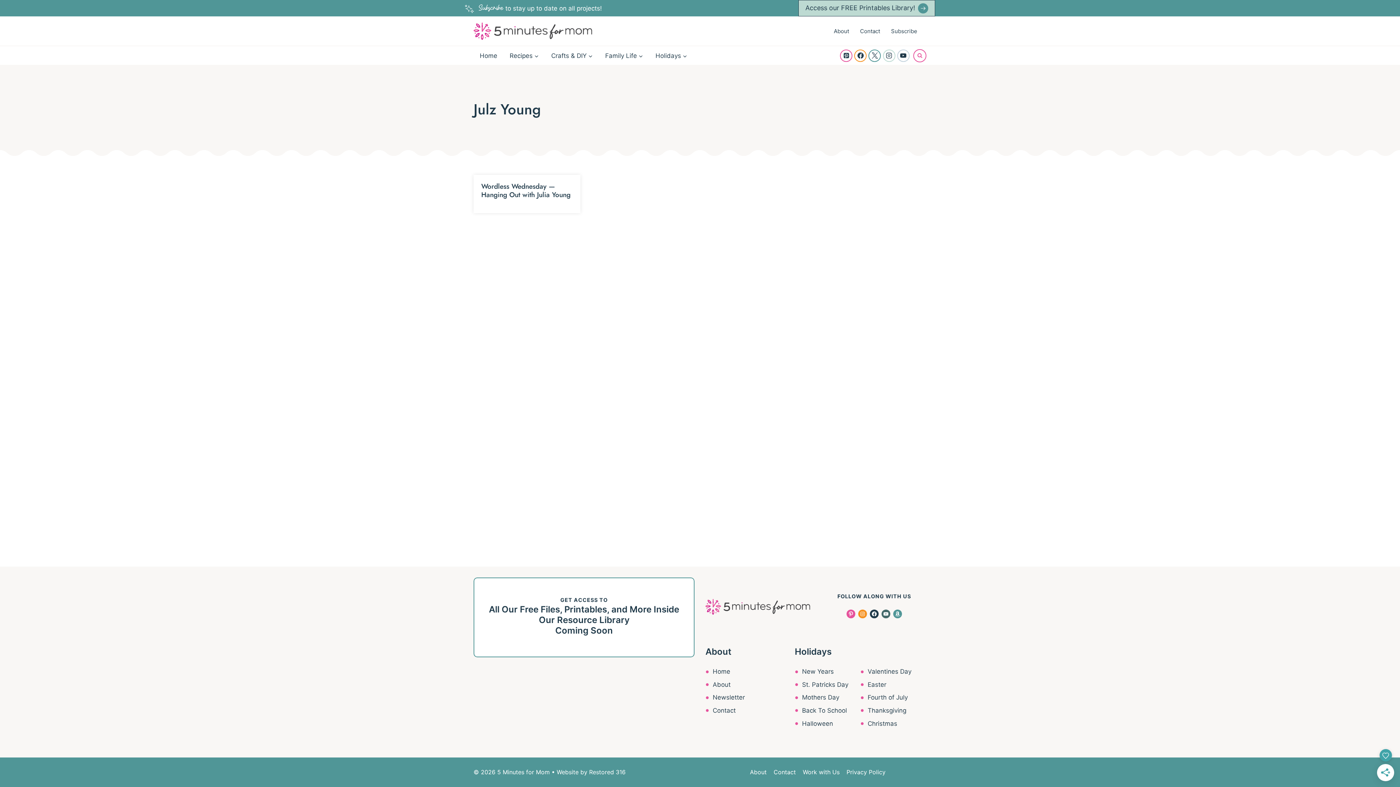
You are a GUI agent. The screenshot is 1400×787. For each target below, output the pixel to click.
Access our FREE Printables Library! (860, 8)
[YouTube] (903, 56)
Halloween (817, 723)
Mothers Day (820, 697)
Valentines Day (889, 671)
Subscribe (904, 31)
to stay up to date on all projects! (540, 8)
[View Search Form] (919, 55)
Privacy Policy (866, 772)
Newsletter (729, 697)
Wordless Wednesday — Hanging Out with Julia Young (526, 190)
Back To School (824, 710)
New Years (818, 671)
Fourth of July (888, 697)
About (841, 31)
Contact (870, 31)
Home (488, 55)
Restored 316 (607, 772)
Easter (877, 684)
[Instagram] (889, 56)
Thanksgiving (887, 710)
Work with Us (821, 772)
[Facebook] (860, 56)
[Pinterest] (846, 56)
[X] (874, 56)
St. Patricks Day (825, 684)
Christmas (882, 723)
